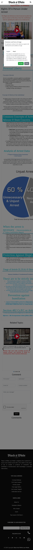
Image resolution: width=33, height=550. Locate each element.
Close (26, 63)
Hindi (14, 51)
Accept (21, 63)
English (8, 51)
